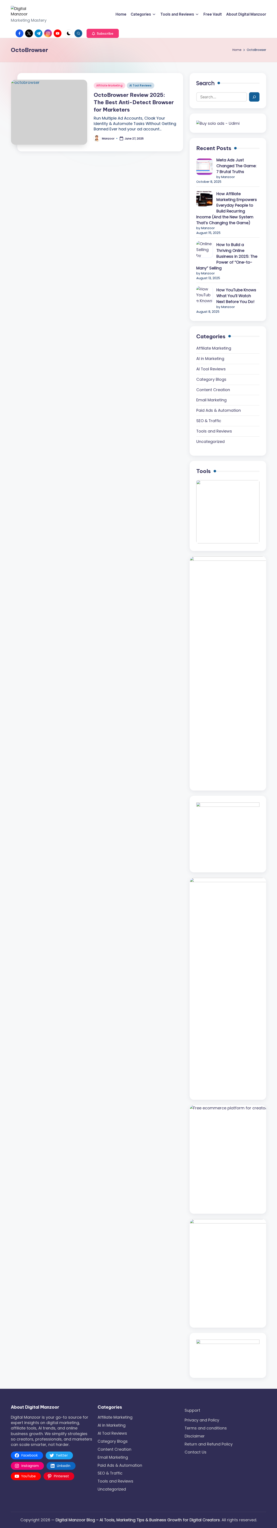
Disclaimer (195, 1436)
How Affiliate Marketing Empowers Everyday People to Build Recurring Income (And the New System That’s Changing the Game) (226, 208)
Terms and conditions (206, 1428)
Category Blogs (211, 379)
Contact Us (195, 1452)
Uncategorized (210, 441)
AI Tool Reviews (140, 85)
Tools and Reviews (214, 431)
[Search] (254, 97)
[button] (103, 33)
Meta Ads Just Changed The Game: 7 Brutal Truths (236, 165)
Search (205, 83)
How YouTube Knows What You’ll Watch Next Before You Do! (236, 295)
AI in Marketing (210, 358)
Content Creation (213, 389)
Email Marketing (211, 400)
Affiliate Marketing (109, 85)
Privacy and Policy (202, 1420)
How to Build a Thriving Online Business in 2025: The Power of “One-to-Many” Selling (226, 256)
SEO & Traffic (208, 420)
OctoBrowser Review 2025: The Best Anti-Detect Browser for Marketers (134, 102)
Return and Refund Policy (209, 1444)
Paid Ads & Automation (218, 410)
